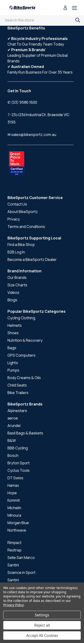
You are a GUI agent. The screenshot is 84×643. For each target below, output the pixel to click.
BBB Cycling (17, 448)
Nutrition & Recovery (24, 340)
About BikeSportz (22, 211)
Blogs (12, 299)
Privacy (13, 219)
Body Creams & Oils (24, 377)
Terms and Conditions (26, 226)
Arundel (14, 425)
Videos (13, 292)
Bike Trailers (17, 392)
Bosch (12, 455)
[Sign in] (65, 8)
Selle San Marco (21, 557)
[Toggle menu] (74, 8)
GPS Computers (21, 355)
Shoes (13, 332)
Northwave (16, 530)
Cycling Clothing (21, 317)
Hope (12, 492)
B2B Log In (16, 252)
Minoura (14, 515)
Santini (13, 565)
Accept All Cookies (42, 635)
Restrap (14, 550)
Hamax (13, 485)
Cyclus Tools (18, 470)
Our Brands (17, 277)
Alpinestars (17, 410)
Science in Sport (21, 572)
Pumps (13, 370)
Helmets (14, 325)
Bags (11, 347)
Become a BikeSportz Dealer (32, 259)
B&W (11, 440)
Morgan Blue (18, 522)
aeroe (12, 418)
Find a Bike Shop (21, 244)
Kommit (13, 500)
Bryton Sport (18, 462)
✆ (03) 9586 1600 (22, 102)
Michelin (14, 507)
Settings (42, 615)
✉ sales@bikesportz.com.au (31, 134)
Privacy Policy (13, 605)
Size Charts (17, 285)
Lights (12, 362)
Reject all (42, 625)
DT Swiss (15, 477)
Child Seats (17, 385)
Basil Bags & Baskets (25, 433)
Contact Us (17, 204)
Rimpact (14, 542)
